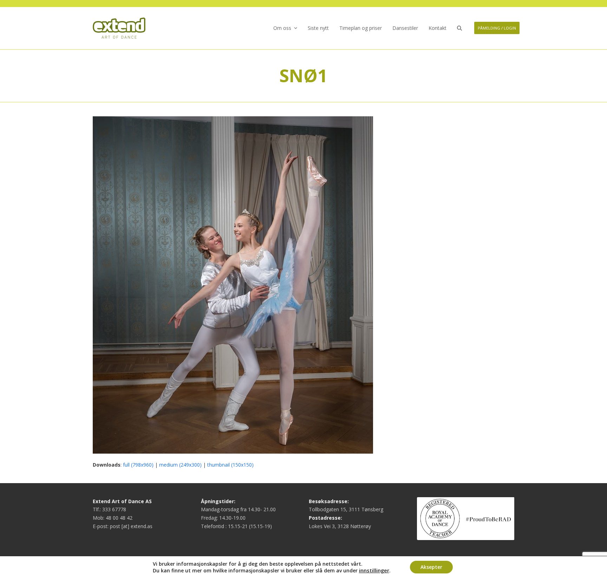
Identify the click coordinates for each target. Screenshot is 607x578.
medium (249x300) (180, 464)
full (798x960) (138, 464)
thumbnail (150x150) (230, 464)
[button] (459, 28)
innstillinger (374, 570)
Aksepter (431, 567)
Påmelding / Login (497, 28)
